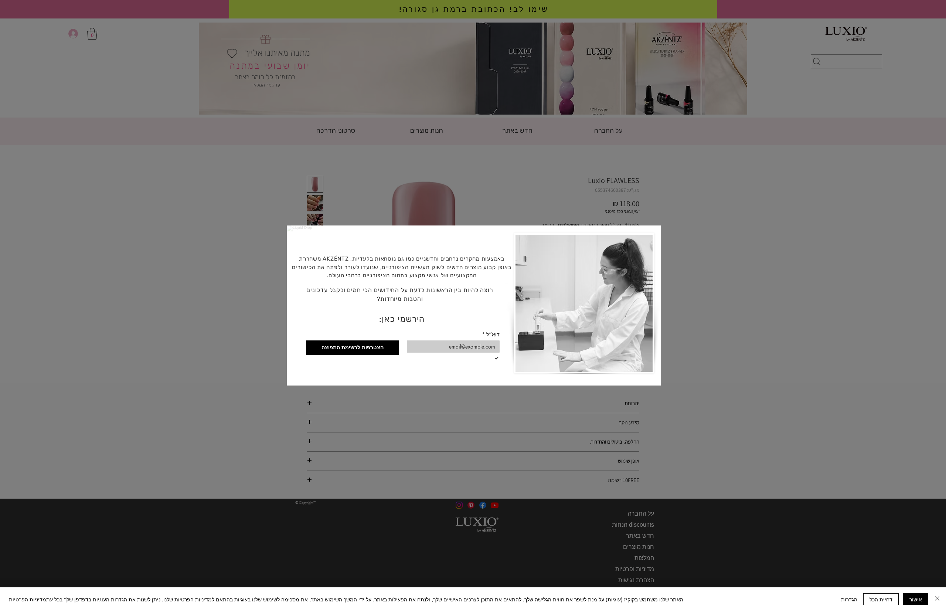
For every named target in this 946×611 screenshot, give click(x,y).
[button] (304, 240)
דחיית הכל (881, 599)
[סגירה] (937, 599)
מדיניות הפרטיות (27, 599)
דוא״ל (491, 334)
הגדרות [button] (849, 599)
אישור (915, 599)
